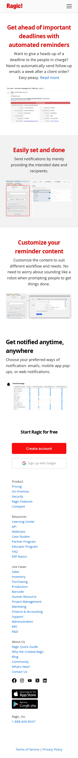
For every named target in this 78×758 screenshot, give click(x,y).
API (14, 526)
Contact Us (19, 671)
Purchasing (20, 581)
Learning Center (23, 521)
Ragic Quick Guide (25, 647)
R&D (15, 631)
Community (20, 661)
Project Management (26, 601)
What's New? (21, 666)
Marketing (19, 606)
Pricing (17, 486)
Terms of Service (27, 749)
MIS (14, 626)
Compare (18, 506)
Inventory (19, 576)
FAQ (15, 551)
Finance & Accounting (27, 611)
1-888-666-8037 (24, 721)
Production (20, 586)
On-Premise (20, 491)
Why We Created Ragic (28, 652)
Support (17, 616)
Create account (39, 448)
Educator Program (25, 546)
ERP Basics (19, 556)
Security (17, 496)
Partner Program (24, 541)
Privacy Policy (52, 749)
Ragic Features (22, 501)
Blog (15, 656)
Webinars (18, 531)
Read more (49, 77)
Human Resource (24, 596)
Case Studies (21, 536)
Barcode (18, 591)
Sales (15, 571)
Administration (22, 621)
